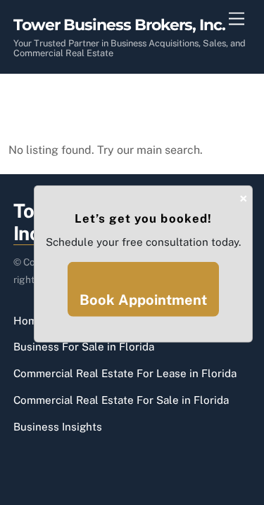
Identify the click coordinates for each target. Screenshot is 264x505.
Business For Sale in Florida (83, 347)
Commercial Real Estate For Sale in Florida (121, 400)
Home (28, 321)
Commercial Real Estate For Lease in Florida (125, 373)
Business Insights (57, 427)
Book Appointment (143, 299)
